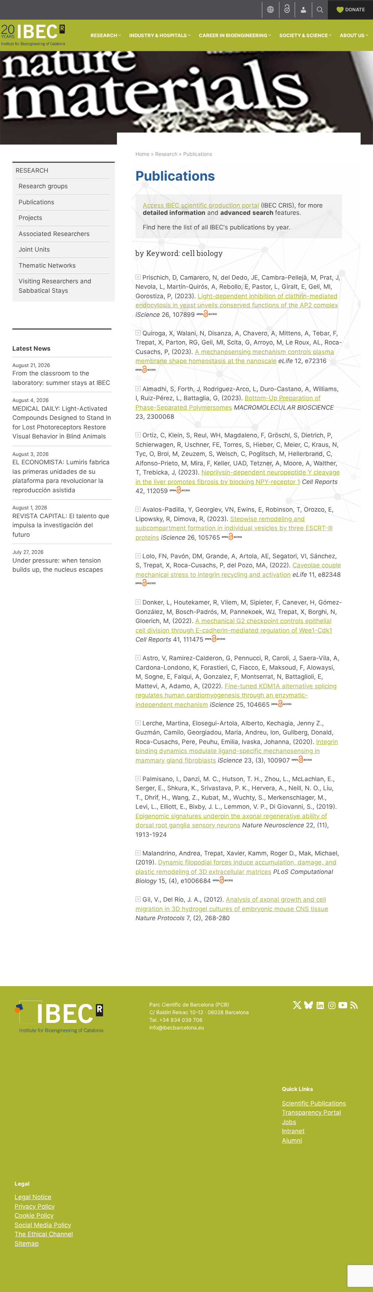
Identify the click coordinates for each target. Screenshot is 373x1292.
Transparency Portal (311, 1112)
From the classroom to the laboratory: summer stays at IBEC (61, 378)
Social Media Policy (43, 1225)
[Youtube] (342, 1005)
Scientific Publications (314, 1103)
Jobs (289, 1122)
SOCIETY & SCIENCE (303, 35)
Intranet (293, 1131)
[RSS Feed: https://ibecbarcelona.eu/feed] (354, 1005)
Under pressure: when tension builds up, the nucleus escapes (57, 565)
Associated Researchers (54, 233)
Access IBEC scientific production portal (201, 205)
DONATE (355, 9)
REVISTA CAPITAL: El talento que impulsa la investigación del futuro (60, 525)
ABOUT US (352, 35)
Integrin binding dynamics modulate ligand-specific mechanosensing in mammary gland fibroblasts (237, 751)
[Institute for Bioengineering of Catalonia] (33, 34)
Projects (30, 217)
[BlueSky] (308, 1005)
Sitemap (27, 1243)
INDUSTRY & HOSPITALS (158, 35)
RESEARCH (104, 35)
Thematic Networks (47, 265)
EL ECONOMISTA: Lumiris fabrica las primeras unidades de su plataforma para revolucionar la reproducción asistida (61, 476)
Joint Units (34, 249)
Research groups (43, 186)
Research (166, 154)
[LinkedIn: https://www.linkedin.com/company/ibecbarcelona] (319, 1005)
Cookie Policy (34, 1215)
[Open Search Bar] (320, 9)
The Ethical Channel (44, 1234)
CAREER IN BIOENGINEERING (233, 35)
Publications (36, 202)
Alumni (292, 1140)
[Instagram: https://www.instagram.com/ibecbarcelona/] (331, 1005)
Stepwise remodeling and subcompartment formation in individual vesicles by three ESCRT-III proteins (234, 528)
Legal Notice (33, 1197)
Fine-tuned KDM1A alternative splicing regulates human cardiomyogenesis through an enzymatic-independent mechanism (236, 695)
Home (142, 154)
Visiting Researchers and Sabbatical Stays (55, 285)
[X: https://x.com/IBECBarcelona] (297, 1005)
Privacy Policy (35, 1206)
